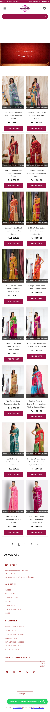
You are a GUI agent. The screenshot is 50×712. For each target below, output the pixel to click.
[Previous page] (6, 543)
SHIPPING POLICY (11, 638)
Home (18, 52)
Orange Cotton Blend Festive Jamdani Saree (36, 287)
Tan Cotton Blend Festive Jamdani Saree (13, 402)
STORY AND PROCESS (13, 597)
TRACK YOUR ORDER (13, 609)
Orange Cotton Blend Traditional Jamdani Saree (13, 231)
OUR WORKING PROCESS (14, 642)
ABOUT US (9, 601)
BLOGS (7, 613)
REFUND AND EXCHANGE (14, 626)
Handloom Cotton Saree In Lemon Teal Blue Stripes (36, 115)
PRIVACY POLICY (11, 630)
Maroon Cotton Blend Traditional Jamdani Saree (13, 173)
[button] (4, 8)
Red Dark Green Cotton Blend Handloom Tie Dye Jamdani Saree (36, 462)
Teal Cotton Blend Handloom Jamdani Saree (13, 462)
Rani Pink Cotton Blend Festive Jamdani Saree (36, 344)
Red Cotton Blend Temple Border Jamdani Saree (36, 173)
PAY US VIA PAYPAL (12, 649)
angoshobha (17, 708)
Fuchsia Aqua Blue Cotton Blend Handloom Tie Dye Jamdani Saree (36, 404)
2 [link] (18, 544)
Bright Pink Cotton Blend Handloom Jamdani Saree (36, 519)
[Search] (45, 16)
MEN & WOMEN (10, 594)
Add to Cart (13, 128)
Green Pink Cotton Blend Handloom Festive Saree (13, 346)
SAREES (8, 590)
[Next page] (43, 543)
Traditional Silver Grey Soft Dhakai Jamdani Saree (13, 115)
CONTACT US (10, 605)
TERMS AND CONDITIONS (14, 634)
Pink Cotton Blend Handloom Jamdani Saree (13, 519)
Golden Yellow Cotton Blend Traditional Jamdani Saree (36, 231)
